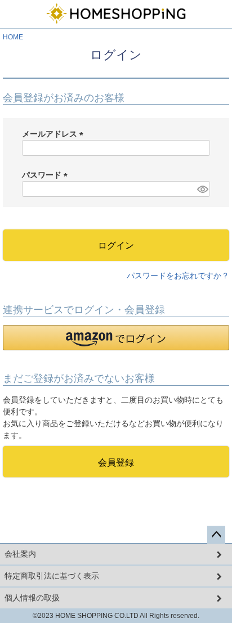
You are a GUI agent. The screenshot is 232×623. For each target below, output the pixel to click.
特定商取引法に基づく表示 (52, 575)
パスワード (47, 174)
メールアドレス (54, 133)
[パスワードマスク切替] (201, 189)
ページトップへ (216, 535)
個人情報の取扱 (32, 597)
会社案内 (20, 553)
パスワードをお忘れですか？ (178, 275)
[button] (116, 337)
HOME (13, 37)
